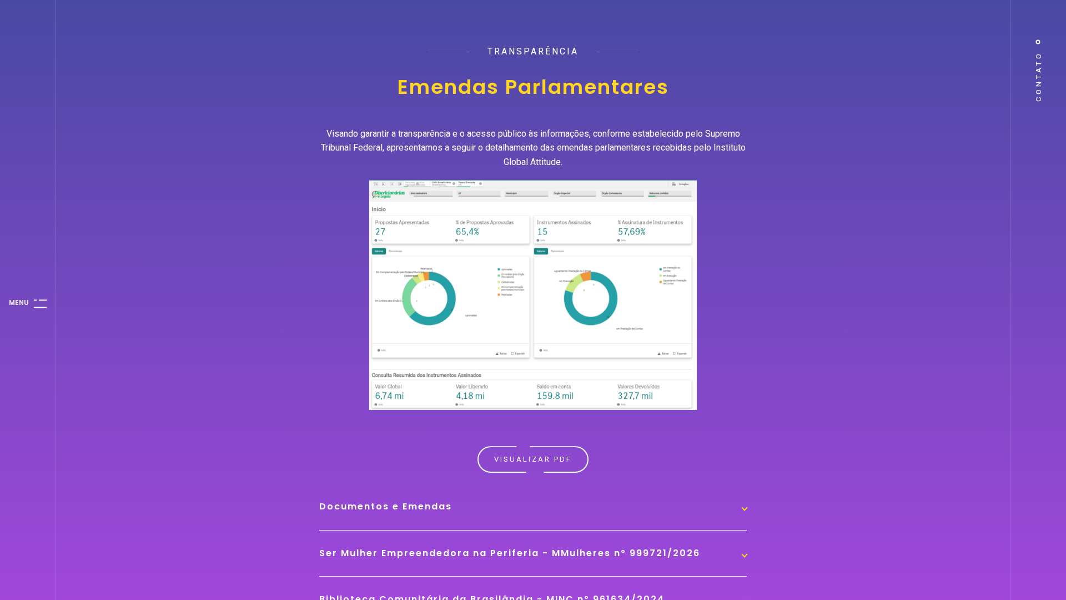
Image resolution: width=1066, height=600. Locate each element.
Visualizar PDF (533, 459)
